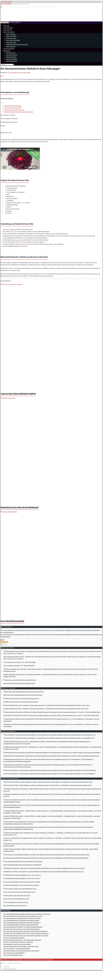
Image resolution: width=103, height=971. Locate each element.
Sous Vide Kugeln (11, 38)
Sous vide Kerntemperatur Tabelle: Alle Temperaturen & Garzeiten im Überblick (25, 935)
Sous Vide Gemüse (11, 55)
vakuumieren (18, 240)
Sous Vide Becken (11, 36)
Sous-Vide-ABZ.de (14, 22)
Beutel (12, 240)
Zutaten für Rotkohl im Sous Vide (13, 108)
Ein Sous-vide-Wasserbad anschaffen (14, 937)
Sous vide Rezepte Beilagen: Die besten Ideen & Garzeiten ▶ (20, 925)
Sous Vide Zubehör (9, 32)
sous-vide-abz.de (6, 959)
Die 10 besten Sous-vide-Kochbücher (14, 953)
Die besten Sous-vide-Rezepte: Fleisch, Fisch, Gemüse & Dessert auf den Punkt (26, 933)
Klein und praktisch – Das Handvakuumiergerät (16, 948)
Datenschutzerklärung (9, 968)
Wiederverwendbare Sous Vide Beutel (17, 44)
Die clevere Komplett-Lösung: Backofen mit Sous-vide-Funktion (21, 950)
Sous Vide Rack (10, 46)
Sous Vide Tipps (8, 27)
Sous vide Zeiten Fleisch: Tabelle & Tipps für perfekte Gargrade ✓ (22, 929)
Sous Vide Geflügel (11, 59)
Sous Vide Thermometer (13, 40)
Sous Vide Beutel (11, 42)
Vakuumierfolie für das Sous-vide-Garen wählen (17, 944)
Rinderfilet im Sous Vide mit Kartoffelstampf (19, 507)
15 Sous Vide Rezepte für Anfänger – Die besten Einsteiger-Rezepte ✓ (23, 927)
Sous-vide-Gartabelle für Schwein (13, 955)
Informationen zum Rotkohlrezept (12, 106)
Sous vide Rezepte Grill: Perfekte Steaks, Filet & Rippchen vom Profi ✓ (23, 916)
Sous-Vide (6, 25)
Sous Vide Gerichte (9, 48)
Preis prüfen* (4, 642)
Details (2, 640)
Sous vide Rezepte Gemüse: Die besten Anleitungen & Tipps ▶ (21, 920)
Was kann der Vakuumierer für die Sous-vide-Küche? (18, 942)
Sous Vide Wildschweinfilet (12, 621)
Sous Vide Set (7, 30)
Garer (13, 229)
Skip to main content (6, 1)
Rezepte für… (7, 50)
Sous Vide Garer (11, 34)
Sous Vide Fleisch (11, 57)
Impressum (6, 966)
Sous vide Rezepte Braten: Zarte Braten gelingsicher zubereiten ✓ (22, 922)
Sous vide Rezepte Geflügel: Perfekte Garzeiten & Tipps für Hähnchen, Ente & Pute (26, 914)
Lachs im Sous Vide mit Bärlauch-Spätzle (18, 394)
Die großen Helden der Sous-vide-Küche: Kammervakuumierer (21, 946)
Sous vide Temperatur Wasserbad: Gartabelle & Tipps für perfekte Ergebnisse (25, 931)
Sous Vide (48, 79)
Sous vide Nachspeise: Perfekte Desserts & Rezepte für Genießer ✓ (22, 918)
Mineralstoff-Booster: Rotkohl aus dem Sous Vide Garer (19, 112)
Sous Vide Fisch (10, 53)
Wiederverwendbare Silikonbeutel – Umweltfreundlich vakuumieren (22, 940)
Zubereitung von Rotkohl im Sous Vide (14, 110)
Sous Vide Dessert (11, 61)
